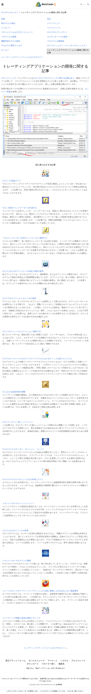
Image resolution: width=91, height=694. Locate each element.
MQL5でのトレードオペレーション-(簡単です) (21, 331)
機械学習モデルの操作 (10, 41)
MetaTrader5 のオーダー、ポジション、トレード (23, 449)
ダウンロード (33, 663)
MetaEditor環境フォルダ (11, 45)
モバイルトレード (37, 660)
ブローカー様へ (48, 663)
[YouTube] (49, 672)
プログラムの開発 (8, 36)
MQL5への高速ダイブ (11, 180)
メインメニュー (53, 23)
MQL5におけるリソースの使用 (15, 530)
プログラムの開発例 (55, 41)
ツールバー (6, 27)
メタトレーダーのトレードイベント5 (18, 503)
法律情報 (59, 684)
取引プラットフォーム (16, 660)
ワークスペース (53, 27)
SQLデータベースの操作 (57, 36)
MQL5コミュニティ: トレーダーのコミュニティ (67, 45)
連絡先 (61, 663)
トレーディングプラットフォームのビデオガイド (22, 57)
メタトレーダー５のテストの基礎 (16, 560)
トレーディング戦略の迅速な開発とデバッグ (21, 618)
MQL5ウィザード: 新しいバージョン (17, 422)
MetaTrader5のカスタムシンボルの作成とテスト (22, 479)
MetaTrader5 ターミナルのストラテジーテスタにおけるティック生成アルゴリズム (37, 358)
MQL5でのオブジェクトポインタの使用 (19, 298)
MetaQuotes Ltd (49, 684)
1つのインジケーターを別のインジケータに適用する (24, 238)
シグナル (64, 660)
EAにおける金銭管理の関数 (13, 391)
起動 (3, 18)
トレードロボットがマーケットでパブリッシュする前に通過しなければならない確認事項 (40, 590)
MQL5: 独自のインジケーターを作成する (19, 207)
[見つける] (88, 4)
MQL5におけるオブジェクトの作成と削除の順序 (22, 271)
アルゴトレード (78, 660)
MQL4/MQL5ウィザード (57, 32)
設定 (49, 18)
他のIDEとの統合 (8, 23)
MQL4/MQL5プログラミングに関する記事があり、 (54, 78)
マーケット (53, 660)
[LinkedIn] (45, 672)
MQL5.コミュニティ (9, 78)
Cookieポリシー (46, 691)
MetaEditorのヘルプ (9, 12)
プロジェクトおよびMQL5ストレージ (17, 32)
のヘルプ (5, 50)
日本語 (81, 4)
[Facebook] (41, 672)
